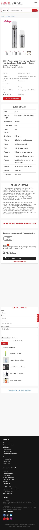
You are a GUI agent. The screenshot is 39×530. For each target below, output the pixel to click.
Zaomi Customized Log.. (17, 367)
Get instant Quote (12, 98)
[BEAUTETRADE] (13, 6)
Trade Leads (6, 463)
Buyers (5, 457)
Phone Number (5, 321)
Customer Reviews (8, 445)
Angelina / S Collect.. (16, 353)
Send (4, 343)
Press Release (7, 449)
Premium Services (8, 473)
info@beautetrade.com (9, 487)
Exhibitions (6, 447)
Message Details (5, 326)
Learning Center (7, 451)
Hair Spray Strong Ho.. (17, 374)
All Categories (7, 459)
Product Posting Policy (9, 477)
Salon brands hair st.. (16, 380)
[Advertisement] (19, 286)
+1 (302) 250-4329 (8, 491)
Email (2, 315)
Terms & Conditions (8, 479)
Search (34, 10)
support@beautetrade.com (10, 489)
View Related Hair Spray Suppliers (19, 391)
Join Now (37, 318)
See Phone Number (15, 258)
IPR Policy (5, 481)
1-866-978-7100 (7, 493)
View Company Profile (19, 261)
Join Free (5, 471)
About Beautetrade (8, 443)
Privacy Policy (6, 475)
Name (2, 310)
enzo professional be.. (17, 360)
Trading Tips (6, 461)
